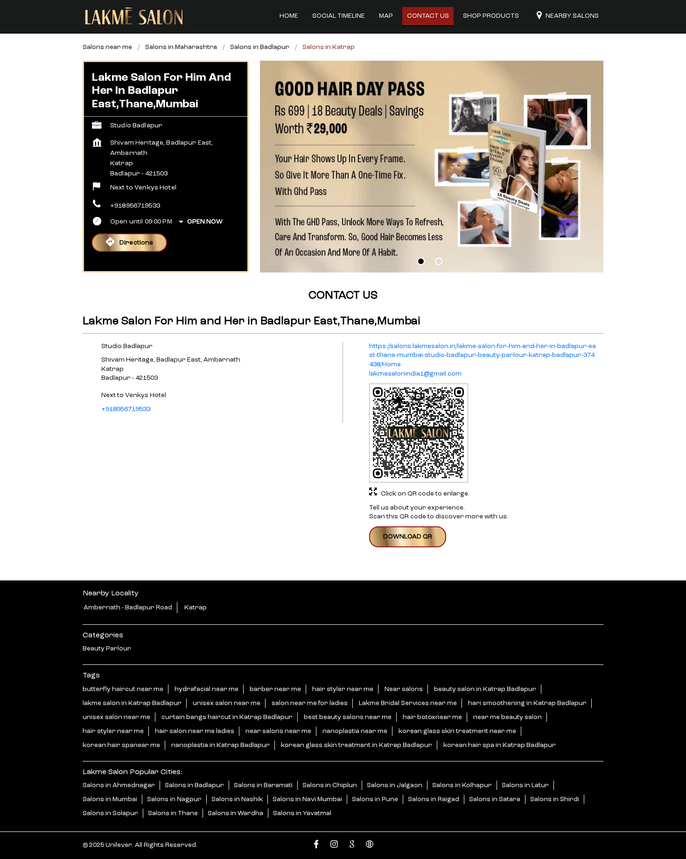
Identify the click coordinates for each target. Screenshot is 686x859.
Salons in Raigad (433, 799)
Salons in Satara (494, 799)
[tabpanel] (431, 167)
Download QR (407, 536)
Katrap (195, 607)
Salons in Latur (525, 785)
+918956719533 (135, 206)
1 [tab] (421, 261)
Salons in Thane (173, 813)
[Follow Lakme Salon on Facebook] (316, 846)
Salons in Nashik (237, 799)
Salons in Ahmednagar (119, 785)
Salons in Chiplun (329, 785)
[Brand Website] (369, 846)
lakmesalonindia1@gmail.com (415, 374)
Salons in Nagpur (174, 799)
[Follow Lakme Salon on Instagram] (334, 846)
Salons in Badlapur (194, 785)
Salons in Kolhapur (462, 785)
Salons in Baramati (263, 785)
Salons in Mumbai (110, 799)
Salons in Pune (375, 799)
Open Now (205, 221)
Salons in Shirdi (554, 799)
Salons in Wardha (235, 813)
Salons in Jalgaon (394, 785)
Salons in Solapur (110, 813)
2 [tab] (438, 261)
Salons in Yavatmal (302, 813)
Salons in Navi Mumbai (307, 799)
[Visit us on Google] (352, 846)
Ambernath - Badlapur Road (128, 607)
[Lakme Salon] (134, 16)
